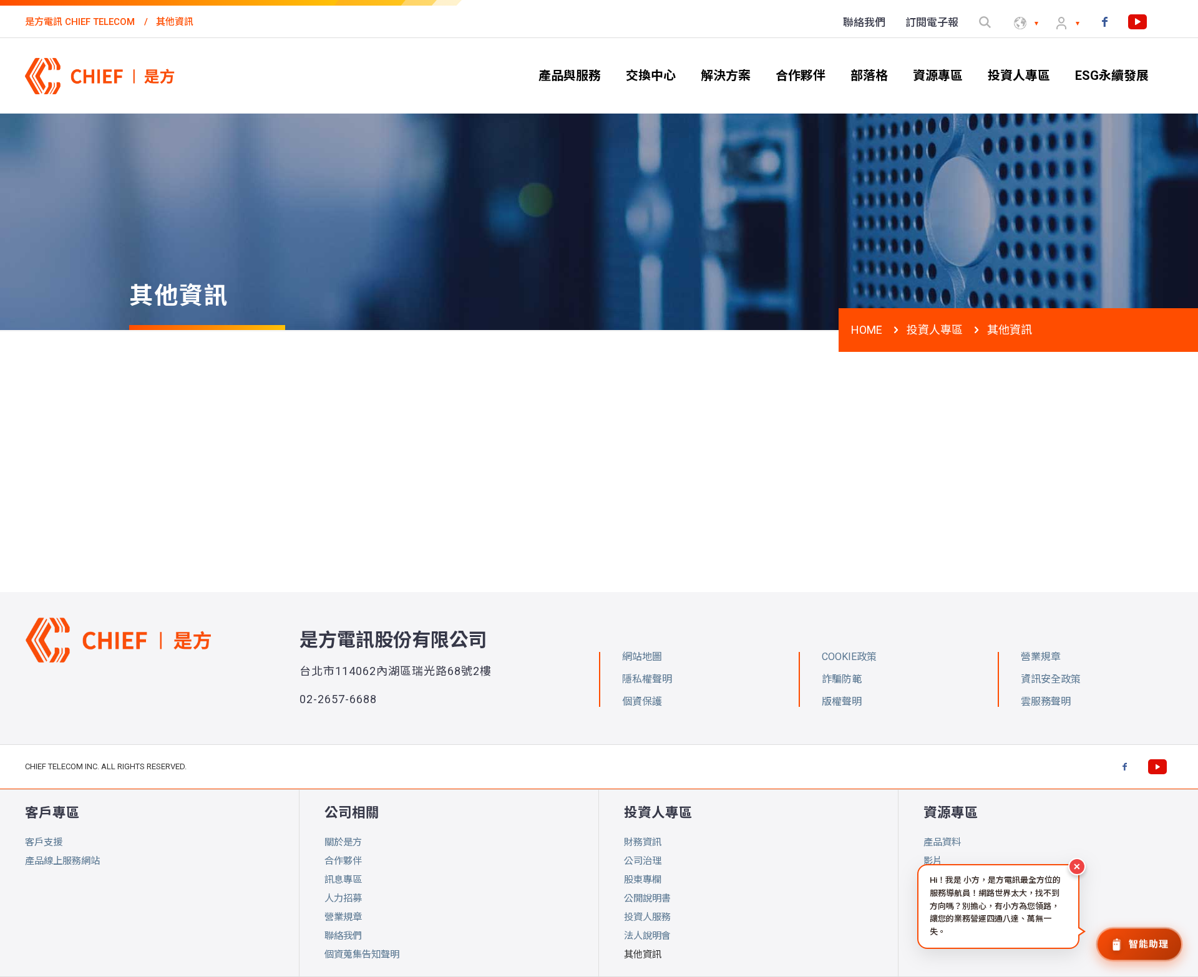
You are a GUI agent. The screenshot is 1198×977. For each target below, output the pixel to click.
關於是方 (343, 842)
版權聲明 (842, 701)
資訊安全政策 (1051, 679)
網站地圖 (642, 657)
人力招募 (343, 898)
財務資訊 (642, 842)
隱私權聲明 (647, 679)
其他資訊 (642, 954)
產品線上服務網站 (62, 861)
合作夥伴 (343, 861)
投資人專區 (935, 329)
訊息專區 (343, 879)
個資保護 (642, 701)
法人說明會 (647, 935)
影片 (932, 861)
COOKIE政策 (849, 657)
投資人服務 (647, 917)
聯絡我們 (343, 935)
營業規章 (343, 917)
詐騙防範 (842, 679)
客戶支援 (43, 842)
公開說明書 (647, 898)
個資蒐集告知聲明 (361, 954)
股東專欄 (642, 879)
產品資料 (942, 842)
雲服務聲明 (1046, 701)
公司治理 (642, 861)
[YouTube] (1137, 21)
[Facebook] (1104, 21)
